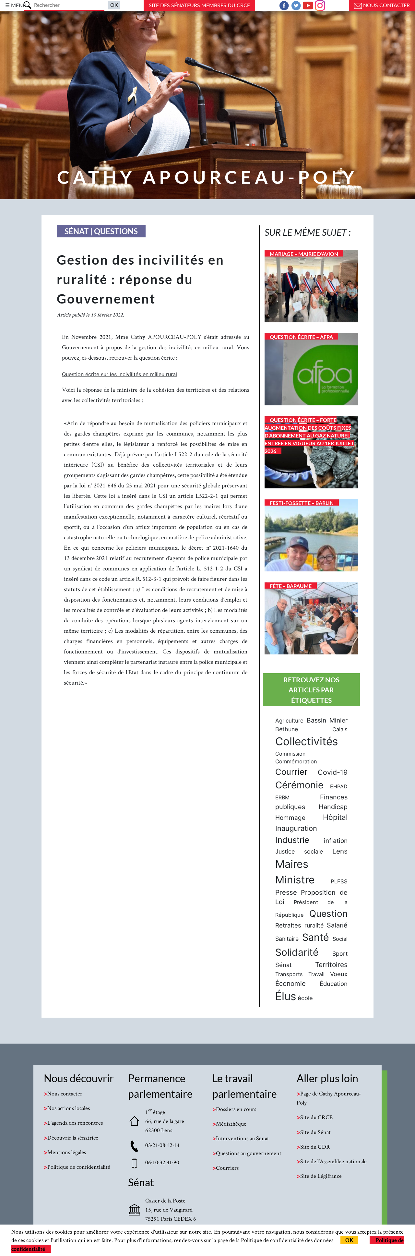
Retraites (288, 925)
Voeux (339, 973)
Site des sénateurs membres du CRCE (199, 5)
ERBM (282, 797)
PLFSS (339, 881)
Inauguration (296, 828)
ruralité (314, 925)
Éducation (334, 983)
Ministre (294, 879)
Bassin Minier (327, 720)
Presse (286, 892)
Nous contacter (386, 5)
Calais (340, 729)
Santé (315, 937)
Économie (290, 983)
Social (340, 939)
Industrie (292, 840)
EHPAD (339, 786)
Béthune (286, 729)
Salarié (337, 925)
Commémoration (296, 761)
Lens (340, 851)
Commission (290, 753)
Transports (289, 974)
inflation (336, 840)
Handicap (333, 807)
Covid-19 (333, 772)
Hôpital (335, 817)
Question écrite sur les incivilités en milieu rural (119, 374)
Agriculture (289, 720)
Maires (291, 863)
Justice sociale (299, 851)
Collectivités (306, 741)
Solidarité (296, 952)
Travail (316, 974)
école (305, 997)
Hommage (290, 817)
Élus (285, 996)
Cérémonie (299, 785)
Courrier (291, 772)
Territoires (331, 965)
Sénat (283, 964)
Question (328, 913)
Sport (340, 953)
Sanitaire (287, 938)
